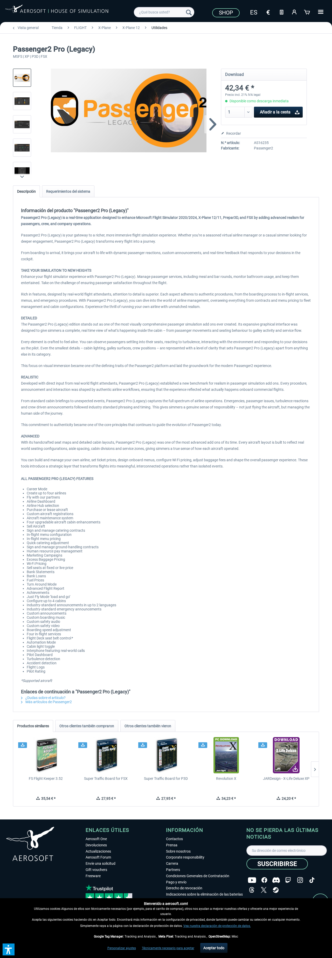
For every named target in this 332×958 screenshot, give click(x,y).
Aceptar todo (213, 948)
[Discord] (276, 880)
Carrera (172, 863)
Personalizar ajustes (121, 948)
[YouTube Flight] (252, 880)
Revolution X (226, 778)
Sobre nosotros (178, 851)
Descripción (26, 191)
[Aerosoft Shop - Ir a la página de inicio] (56, 11)
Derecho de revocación (184, 888)
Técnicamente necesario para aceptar (168, 948)
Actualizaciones (98, 851)
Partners (173, 870)
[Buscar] (188, 12)
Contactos (174, 839)
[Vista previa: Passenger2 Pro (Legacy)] (22, 78)
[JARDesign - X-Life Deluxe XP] (286, 755)
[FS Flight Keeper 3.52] (45, 755)
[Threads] (251, 890)
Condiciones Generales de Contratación (197, 876)
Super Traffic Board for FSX (106, 778)
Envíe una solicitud (100, 863)
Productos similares (33, 726)
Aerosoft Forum (98, 857)
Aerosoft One (96, 839)
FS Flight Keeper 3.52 (46, 778)
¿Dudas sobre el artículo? (45, 698)
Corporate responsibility (185, 857)
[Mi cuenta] (294, 11)
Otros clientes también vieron (148, 726)
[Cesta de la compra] (307, 11)
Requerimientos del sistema (68, 191)
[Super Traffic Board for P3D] (166, 755)
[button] (9, 949)
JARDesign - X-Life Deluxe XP (286, 778)
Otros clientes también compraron (86, 726)
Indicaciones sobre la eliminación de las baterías (204, 894)
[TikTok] (311, 880)
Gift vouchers (96, 870)
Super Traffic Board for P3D (166, 778)
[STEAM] (276, 890)
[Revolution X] (226, 755)
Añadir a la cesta (275, 112)
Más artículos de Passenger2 (48, 702)
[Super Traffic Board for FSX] (106, 755)
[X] (264, 890)
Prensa (171, 845)
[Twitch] (288, 880)
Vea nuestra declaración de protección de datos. (217, 926)
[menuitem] (164, 12)
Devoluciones (96, 845)
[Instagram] (300, 880)
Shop (226, 13)
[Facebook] (264, 880)
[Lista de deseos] (281, 11)
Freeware (93, 876)
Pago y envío (176, 882)
